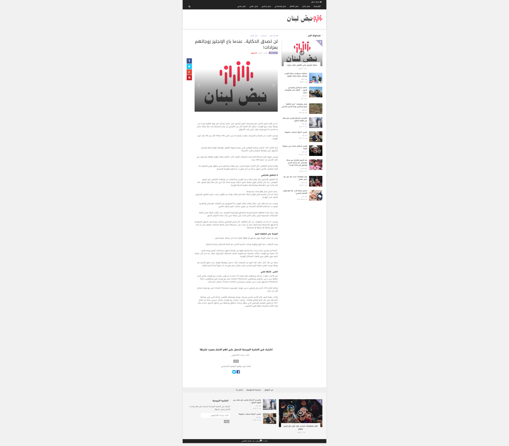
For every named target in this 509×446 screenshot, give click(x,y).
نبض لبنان (306, 6)
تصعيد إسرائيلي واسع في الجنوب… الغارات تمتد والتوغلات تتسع (295, 90)
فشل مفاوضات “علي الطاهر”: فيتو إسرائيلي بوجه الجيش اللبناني (294, 105)
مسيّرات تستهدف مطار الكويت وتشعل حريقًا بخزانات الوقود (295, 75)
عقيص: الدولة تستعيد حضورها (296, 132)
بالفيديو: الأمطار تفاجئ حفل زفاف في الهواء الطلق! (294, 119)
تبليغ (253, 53)
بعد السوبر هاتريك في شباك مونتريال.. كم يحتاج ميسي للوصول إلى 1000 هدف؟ (296, 162)
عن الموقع (269, 390)
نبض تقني (253, 6)
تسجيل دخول (315, 1)
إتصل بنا (239, 390)
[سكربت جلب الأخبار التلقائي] (252, 441)
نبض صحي (241, 6)
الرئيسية (317, 6)
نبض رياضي (266, 6)
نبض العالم (294, 6)
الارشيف (263, 35)
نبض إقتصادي (280, 6)
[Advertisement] (235, 19)
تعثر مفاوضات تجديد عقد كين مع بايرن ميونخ (295, 178)
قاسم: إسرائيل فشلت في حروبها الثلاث (295, 147)
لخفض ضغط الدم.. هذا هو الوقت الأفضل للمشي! (295, 192)
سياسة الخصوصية (253, 390)
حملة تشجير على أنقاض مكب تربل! (302, 65)
